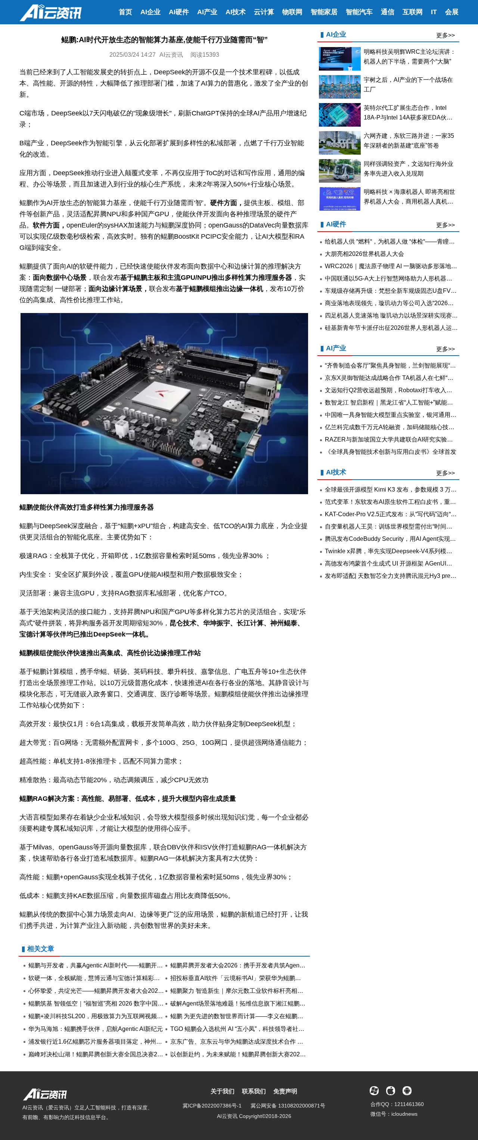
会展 (452, 12)
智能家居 (324, 12)
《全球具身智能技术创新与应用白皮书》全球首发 (390, 452)
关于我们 (223, 1091)
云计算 (264, 12)
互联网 (413, 12)
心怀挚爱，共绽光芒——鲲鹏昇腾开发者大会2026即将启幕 (106, 991)
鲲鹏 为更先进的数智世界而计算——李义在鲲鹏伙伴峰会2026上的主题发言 (270, 1016)
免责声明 (285, 1091)
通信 (387, 12)
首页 (125, 12)
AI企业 (150, 12)
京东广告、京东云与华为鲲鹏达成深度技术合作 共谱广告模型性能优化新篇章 (272, 1041)
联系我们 (254, 1091)
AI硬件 (179, 12)
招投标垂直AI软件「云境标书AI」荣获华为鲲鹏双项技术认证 (250, 978)
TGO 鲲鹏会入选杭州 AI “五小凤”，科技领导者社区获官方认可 (252, 1029)
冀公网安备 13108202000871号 (288, 1106)
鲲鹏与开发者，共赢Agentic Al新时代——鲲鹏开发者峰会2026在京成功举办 (129, 965)
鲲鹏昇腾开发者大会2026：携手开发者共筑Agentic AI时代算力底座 (259, 965)
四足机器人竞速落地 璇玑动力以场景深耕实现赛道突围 (397, 315)
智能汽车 (359, 12)
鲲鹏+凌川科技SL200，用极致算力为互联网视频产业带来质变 (110, 1016)
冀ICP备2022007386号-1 (212, 1106)
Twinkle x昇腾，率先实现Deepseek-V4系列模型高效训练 (400, 551)
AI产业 (207, 12)
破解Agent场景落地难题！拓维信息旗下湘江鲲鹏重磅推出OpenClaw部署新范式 (276, 1003)
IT (434, 12)
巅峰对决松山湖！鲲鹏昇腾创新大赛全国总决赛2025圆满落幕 (109, 1054)
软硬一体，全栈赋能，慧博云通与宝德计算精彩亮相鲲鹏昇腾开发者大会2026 (130, 978)
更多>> (445, 35)
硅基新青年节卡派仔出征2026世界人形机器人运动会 (394, 328)
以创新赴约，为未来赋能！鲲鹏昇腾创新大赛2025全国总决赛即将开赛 (263, 1054)
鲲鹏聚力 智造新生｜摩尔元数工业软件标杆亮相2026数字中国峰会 (258, 991)
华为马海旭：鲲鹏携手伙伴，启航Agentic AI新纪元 (95, 1029)
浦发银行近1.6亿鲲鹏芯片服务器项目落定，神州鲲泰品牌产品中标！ (119, 1041)
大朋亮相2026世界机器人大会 (364, 254)
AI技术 (236, 12)
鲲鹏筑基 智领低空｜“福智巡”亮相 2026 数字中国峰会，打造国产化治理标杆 (128, 1003)
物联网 (292, 12)
